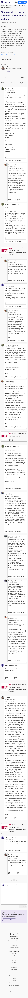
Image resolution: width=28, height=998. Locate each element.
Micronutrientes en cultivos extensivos (12, 54)
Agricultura (11, 5)
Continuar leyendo (6, 59)
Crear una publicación (9, 920)
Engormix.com (4, 5)
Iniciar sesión (22, 2)
